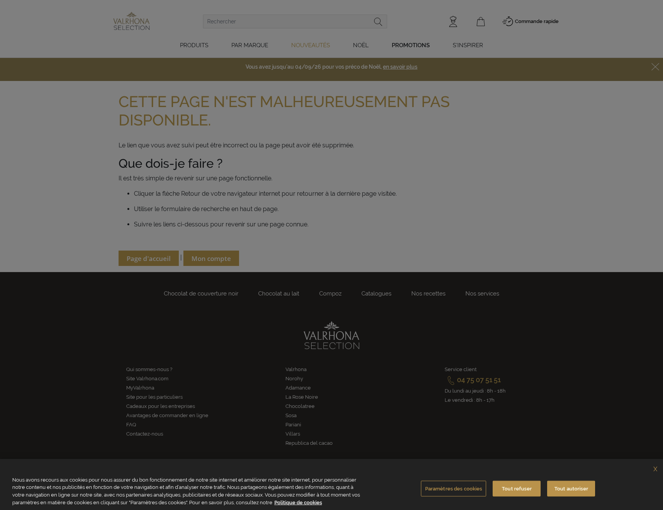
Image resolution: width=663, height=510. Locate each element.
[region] (331, 484)
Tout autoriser (571, 489)
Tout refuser (517, 489)
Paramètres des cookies (453, 489)
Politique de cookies (298, 502)
